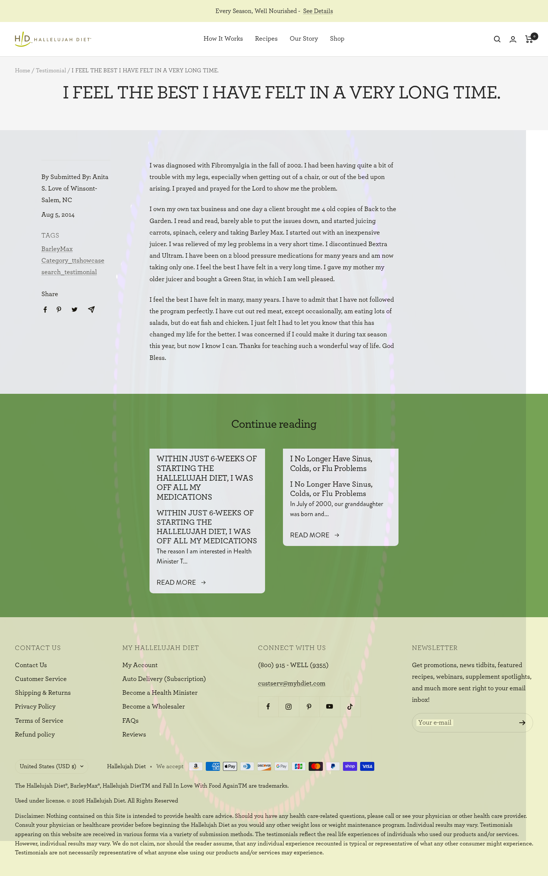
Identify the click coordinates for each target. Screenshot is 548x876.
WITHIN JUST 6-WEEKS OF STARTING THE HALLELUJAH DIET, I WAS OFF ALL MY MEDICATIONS (206, 478)
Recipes (266, 39)
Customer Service (41, 679)
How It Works (223, 39)
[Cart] (529, 39)
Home (22, 70)
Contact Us (31, 665)
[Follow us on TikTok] (350, 706)
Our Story (304, 39)
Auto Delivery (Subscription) (164, 679)
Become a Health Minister (160, 693)
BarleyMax (57, 249)
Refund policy (35, 734)
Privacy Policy (35, 706)
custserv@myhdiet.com (291, 683)
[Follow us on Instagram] (288, 706)
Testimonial (51, 70)
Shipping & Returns (43, 693)
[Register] (522, 722)
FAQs (130, 721)
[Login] (513, 39)
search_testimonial (69, 272)
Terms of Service (39, 721)
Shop (337, 39)
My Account (140, 665)
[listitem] (45, 310)
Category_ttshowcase (72, 260)
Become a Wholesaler (153, 706)
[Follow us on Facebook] (268, 706)
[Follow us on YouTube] (329, 706)
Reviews (134, 734)
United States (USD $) (48, 766)
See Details (318, 11)
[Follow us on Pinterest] (309, 706)
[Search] (497, 39)
